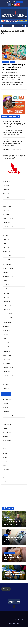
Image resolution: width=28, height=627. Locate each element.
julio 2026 (6, 185)
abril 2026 (6, 198)
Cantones (6, 403)
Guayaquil (6, 436)
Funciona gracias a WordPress (9, 614)
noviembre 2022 (8, 367)
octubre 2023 (7, 322)
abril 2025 (6, 247)
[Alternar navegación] (13, 26)
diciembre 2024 (7, 264)
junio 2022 (6, 388)
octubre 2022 (7, 372)
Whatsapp (6, 589)
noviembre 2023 (8, 318)
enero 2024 (6, 309)
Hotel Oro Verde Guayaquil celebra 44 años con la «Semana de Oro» (13, 67)
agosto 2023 (6, 330)
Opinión (5, 457)
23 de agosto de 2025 (10, 72)
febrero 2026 (7, 206)
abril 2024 (6, 297)
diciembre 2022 (7, 363)
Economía (6, 411)
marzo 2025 (6, 251)
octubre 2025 (7, 222)
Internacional (7, 440)
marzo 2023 (6, 351)
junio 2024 (6, 289)
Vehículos (6, 482)
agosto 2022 (6, 380)
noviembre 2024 (8, 268)
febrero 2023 (7, 355)
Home (4, 619)
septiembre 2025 (8, 227)
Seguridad (6, 469)
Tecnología (6, 474)
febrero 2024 (7, 305)
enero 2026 (6, 210)
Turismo (5, 478)
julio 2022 (6, 384)
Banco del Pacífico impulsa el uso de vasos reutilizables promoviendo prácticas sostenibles (14, 156)
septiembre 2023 (8, 326)
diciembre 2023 (7, 314)
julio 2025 (6, 235)
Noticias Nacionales (14, 623)
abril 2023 (6, 347)
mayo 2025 (6, 243)
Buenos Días (10, 619)
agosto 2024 (6, 280)
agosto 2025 (6, 231)
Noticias (5, 453)
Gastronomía (7, 432)
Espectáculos (7, 424)
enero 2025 (6, 260)
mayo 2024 (6, 293)
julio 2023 (6, 334)
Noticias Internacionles (19, 619)
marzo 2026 (6, 202)
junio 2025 (6, 239)
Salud (4, 465)
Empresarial (6, 420)
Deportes (5, 407)
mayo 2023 (6, 343)
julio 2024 (6, 285)
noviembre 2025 (8, 218)
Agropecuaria (7, 399)
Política (5, 461)
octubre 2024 (7, 272)
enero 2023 (6, 359)
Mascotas (6, 445)
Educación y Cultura (9, 416)
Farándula (6, 428)
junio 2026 (6, 189)
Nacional (5, 449)
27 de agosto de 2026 (11, 524)
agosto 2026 (6, 181)
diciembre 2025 (7, 214)
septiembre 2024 (8, 276)
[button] (22, 26)
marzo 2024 (6, 301)
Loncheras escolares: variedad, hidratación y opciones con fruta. (13, 575)
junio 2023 (6, 338)
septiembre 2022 (8, 376)
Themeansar (14, 616)
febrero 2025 (7, 256)
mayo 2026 (6, 193)
